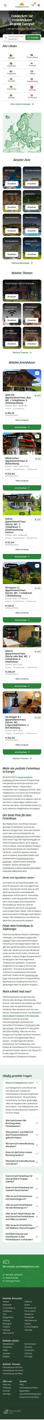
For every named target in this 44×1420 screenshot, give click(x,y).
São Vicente (8, 1333)
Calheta (28, 1301)
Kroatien (28, 1347)
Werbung (7, 1387)
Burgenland (8, 1317)
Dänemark (34, 1015)
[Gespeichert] (32, 5)
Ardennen (7, 1304)
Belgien (6, 1356)
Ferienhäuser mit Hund (13, 1370)
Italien (29, 937)
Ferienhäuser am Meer (13, 1373)
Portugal (28, 1356)
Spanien (6, 940)
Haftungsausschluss (28, 1387)
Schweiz (28, 1353)
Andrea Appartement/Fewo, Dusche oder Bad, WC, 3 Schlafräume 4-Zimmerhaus (17, 658)
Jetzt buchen (21, 427)
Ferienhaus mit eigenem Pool (16, 836)
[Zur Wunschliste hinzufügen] (37, 373)
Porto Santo (30, 1311)
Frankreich (20, 1015)
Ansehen (11, 183)
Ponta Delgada (31, 1326)
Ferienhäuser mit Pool (12, 1367)
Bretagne (7, 1323)
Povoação (29, 1317)
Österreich (30, 1025)
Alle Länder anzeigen (20, 104)
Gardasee (7, 1311)
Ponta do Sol (30, 1308)
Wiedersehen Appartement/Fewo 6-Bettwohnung (17, 462)
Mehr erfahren (22, 420)
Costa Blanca (9, 1308)
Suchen (34, 37)
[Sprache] (38, 5)
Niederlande (8, 1344)
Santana (28, 1330)
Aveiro (27, 1304)
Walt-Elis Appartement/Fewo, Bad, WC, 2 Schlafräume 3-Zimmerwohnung (18, 400)
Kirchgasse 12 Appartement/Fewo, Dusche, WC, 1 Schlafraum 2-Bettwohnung (18, 593)
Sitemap (6, 1394)
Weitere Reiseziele (20, 263)
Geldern (6, 1326)
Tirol (4, 1314)
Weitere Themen (20, 352)
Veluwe (6, 1301)
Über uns (7, 1384)
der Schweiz (8, 1028)
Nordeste (28, 1314)
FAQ (21, 1384)
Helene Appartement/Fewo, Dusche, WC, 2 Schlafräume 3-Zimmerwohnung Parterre (16, 527)
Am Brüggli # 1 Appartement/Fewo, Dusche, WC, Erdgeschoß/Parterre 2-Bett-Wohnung (17, 724)
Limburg (6, 1320)
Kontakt (6, 1390)
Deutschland (8, 1015)
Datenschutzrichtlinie (29, 1397)
